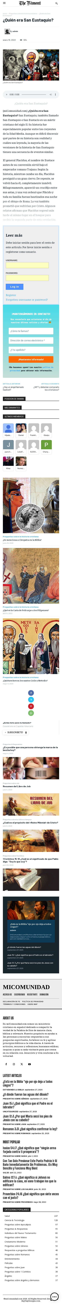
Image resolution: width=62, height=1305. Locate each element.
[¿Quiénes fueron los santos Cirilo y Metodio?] (31, 646)
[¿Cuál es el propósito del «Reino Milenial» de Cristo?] (31, 841)
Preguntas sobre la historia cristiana (23, 13)
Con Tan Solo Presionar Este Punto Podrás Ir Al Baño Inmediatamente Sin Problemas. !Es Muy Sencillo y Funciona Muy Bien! (30, 1164)
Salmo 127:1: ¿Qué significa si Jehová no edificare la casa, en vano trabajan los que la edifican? (29, 1181)
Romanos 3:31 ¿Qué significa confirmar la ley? (30, 1129)
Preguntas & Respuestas (12, 744)
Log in (14, 286)
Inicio (5, 13)
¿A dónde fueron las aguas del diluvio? (24, 947)
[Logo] (30, 3)
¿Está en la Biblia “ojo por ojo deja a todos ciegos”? (30, 925)
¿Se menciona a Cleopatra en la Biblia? (22, 539)
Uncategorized (10, 1111)
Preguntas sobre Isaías (15, 1156)
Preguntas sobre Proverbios (18, 1202)
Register (11, 295)
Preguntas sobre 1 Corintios (13, 856)
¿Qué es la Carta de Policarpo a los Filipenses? (26, 610)
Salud (6, 1173)
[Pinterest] (31, 706)
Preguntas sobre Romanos (17, 1133)
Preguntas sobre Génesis (16, 1099)
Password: (12, 273)
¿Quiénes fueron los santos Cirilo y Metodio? (25, 680)
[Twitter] (31, 699)
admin (13, 930)
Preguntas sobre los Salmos (18, 1189)
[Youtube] (29, 1064)
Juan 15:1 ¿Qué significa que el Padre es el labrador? (30, 955)
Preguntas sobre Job (11, 783)
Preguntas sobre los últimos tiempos (17, 819)
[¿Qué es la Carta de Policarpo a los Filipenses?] (31, 576)
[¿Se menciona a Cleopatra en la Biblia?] (31, 505)
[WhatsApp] (31, 713)
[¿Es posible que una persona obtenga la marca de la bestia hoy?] (31, 768)
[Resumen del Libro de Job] (31, 804)
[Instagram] (14, 1064)
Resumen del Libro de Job (17, 786)
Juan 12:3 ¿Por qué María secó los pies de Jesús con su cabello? (27, 1118)
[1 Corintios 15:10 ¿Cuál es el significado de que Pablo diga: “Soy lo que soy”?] (31, 880)
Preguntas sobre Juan (14, 1124)
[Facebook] (31, 693)
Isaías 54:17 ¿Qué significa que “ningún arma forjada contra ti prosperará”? (29, 1150)
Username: (12, 260)
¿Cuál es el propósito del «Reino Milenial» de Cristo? (30, 822)
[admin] (7, 31)
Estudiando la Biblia (13, 1090)
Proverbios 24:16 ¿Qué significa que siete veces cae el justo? (31, 1196)
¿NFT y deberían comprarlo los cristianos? (46, 388)
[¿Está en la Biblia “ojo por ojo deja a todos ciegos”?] (31, 910)
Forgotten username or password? (27, 299)
